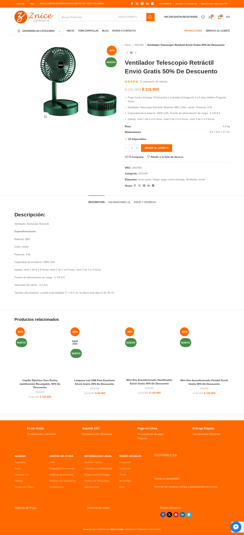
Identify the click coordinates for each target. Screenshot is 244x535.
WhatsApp (125, 480)
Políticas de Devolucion (62, 480)
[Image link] (41, 515)
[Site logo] (33, 16)
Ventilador (191, 179)
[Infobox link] (39, 431)
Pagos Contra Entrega (97, 474)
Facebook (125, 462)
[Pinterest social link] (142, 3)
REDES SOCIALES (130, 456)
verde (201, 179)
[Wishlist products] (203, 17)
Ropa (17, 468)
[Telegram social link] (152, 3)
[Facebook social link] (132, 3)
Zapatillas (19, 462)
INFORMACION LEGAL (98, 456)
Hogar (156, 179)
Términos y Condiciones (98, 468)
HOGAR (139, 44)
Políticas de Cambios (61, 474)
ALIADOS (20, 456)
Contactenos (56, 486)
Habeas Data (91, 486)
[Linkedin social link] (147, 3)
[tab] (96, 200)
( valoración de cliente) (153, 81)
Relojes (18, 480)
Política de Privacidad (96, 480)
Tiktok (122, 474)
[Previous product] (127, 52)
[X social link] (136, 3)
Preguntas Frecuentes (62, 468)
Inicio (128, 44)
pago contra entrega (172, 179)
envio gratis (144, 179)
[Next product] (135, 52)
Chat (52, 462)
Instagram (125, 468)
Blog (121, 486)
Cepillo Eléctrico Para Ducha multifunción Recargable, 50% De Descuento (40, 384)
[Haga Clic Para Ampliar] (45, 116)
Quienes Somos (93, 462)
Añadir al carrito (157, 148)
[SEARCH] (150, 17)
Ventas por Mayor (24, 486)
